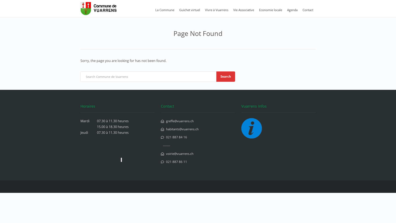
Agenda (292, 10)
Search (225, 76)
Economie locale (270, 10)
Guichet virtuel (189, 10)
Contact (308, 10)
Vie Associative (243, 10)
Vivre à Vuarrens (216, 10)
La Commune (164, 10)
